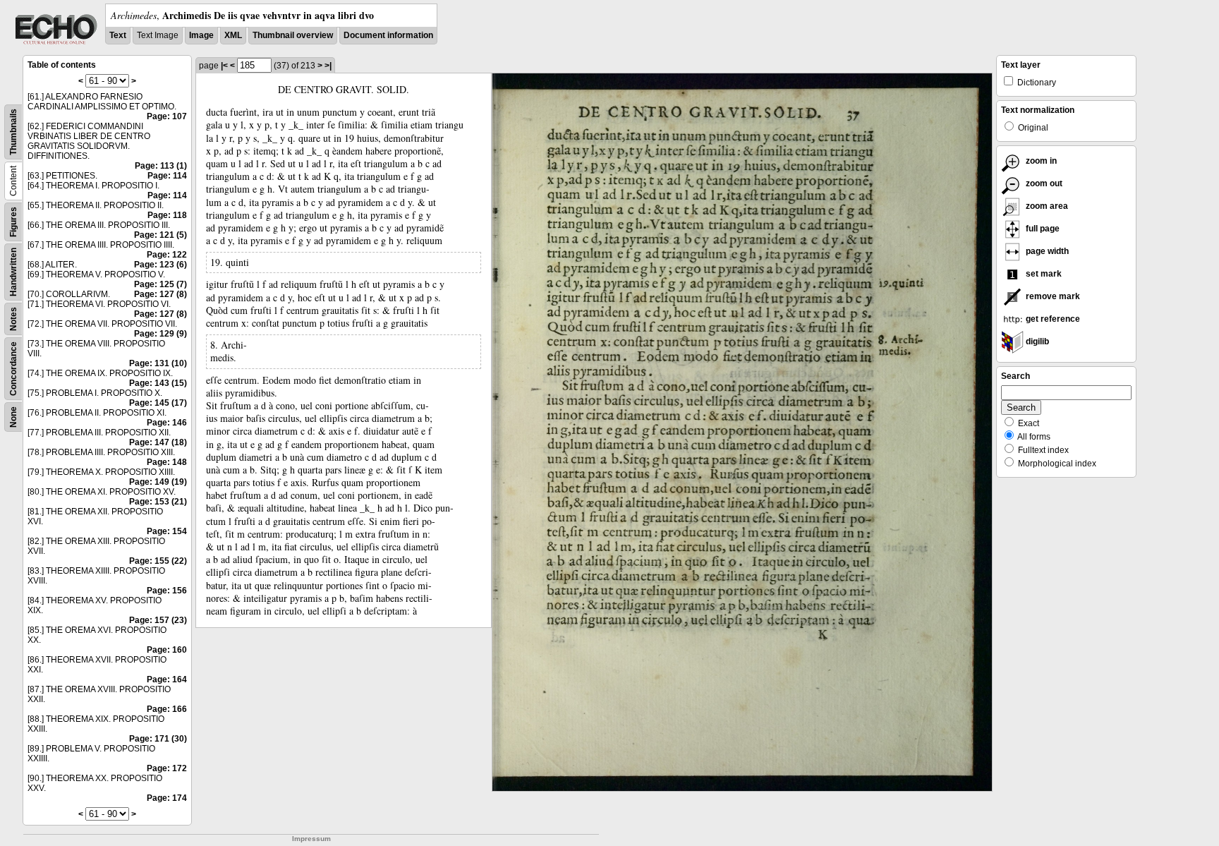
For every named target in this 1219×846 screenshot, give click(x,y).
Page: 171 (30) (158, 739)
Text (117, 35)
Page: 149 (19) (158, 482)
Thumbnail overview (293, 35)
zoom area (1046, 206)
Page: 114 (167, 176)
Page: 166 (167, 709)
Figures (13, 222)
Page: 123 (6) (160, 265)
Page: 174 (167, 798)
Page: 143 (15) (158, 383)
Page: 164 (167, 679)
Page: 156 (167, 591)
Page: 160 (167, 650)
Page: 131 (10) (158, 363)
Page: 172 (167, 768)
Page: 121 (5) (160, 235)
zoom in (1040, 161)
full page (1042, 229)
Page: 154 (167, 531)
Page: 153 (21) (158, 502)
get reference (1052, 319)
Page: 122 (167, 255)
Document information (388, 35)
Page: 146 (167, 423)
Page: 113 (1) (161, 166)
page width (1046, 251)
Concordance (13, 369)
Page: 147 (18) (158, 442)
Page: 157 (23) (158, 620)
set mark (1043, 274)
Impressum (311, 838)
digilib (1036, 341)
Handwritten (13, 272)
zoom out (1043, 183)
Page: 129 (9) (160, 334)
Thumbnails (13, 132)
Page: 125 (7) (160, 284)
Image (201, 35)
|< (224, 66)
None (13, 417)
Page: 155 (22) (158, 561)
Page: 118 (167, 215)
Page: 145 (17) (158, 403)
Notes (13, 319)
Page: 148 (167, 462)
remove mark (1052, 296)
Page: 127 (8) (160, 294)
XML (233, 35)
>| (328, 66)
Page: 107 (167, 116)
